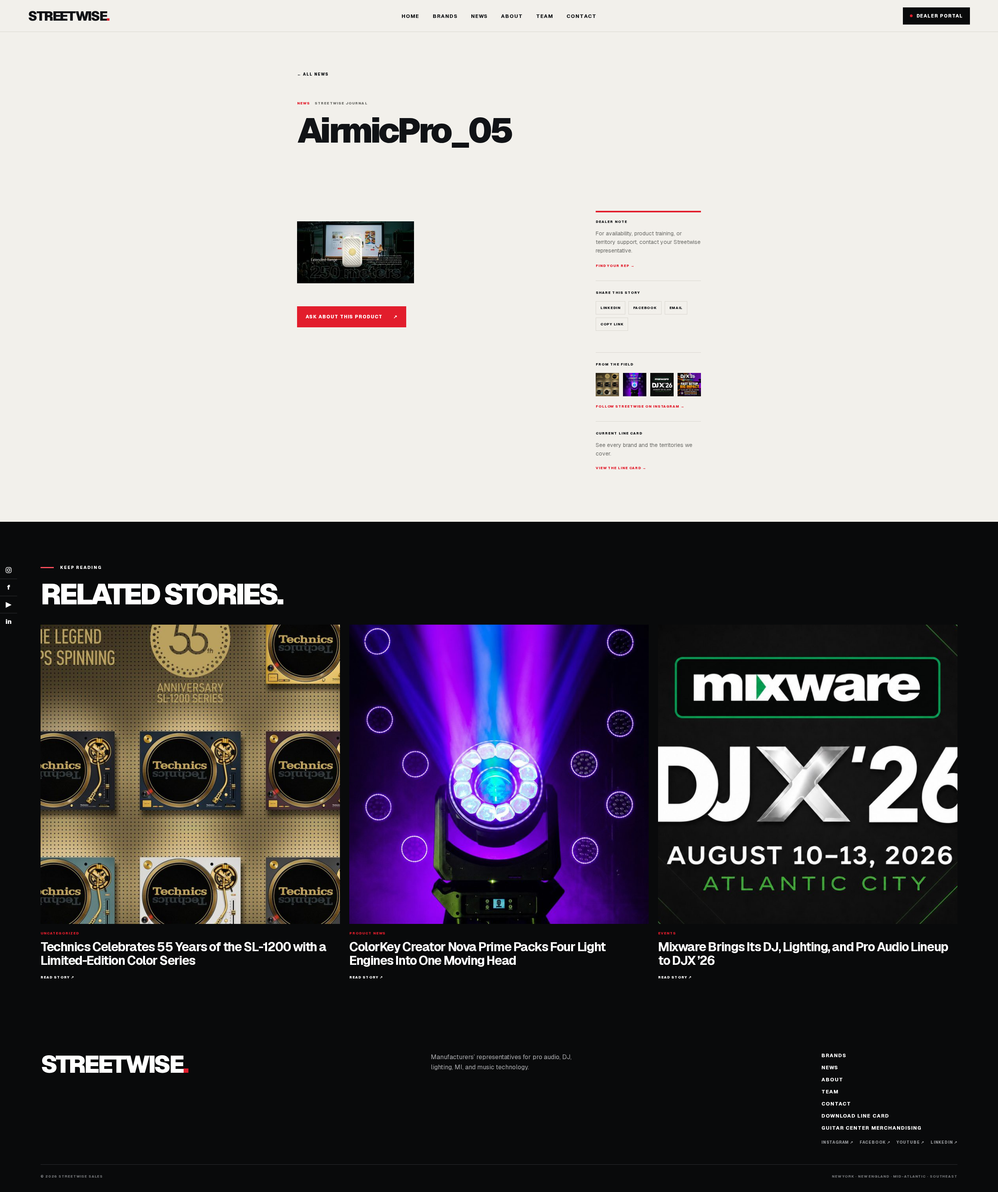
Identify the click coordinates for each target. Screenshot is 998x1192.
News (479, 16)
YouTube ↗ (910, 1142)
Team (544, 16)
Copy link (611, 324)
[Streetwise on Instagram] (8, 570)
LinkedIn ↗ (944, 1142)
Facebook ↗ (875, 1142)
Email (676, 308)
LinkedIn (610, 308)
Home (410, 16)
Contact (581, 16)
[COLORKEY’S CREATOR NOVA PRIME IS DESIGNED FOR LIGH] (634, 384)
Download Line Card (855, 1116)
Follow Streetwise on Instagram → (640, 406)
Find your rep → (615, 265)
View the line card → (621, 468)
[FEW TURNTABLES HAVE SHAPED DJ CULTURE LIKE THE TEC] (607, 384)
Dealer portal (940, 16)
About (512, 16)
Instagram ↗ (837, 1142)
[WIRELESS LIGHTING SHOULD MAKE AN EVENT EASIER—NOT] (689, 384)
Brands (445, 16)
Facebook (645, 308)
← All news (313, 74)
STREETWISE (68, 16)
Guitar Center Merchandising (871, 1128)
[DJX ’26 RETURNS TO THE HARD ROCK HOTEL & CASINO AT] (662, 384)
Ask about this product (352, 317)
